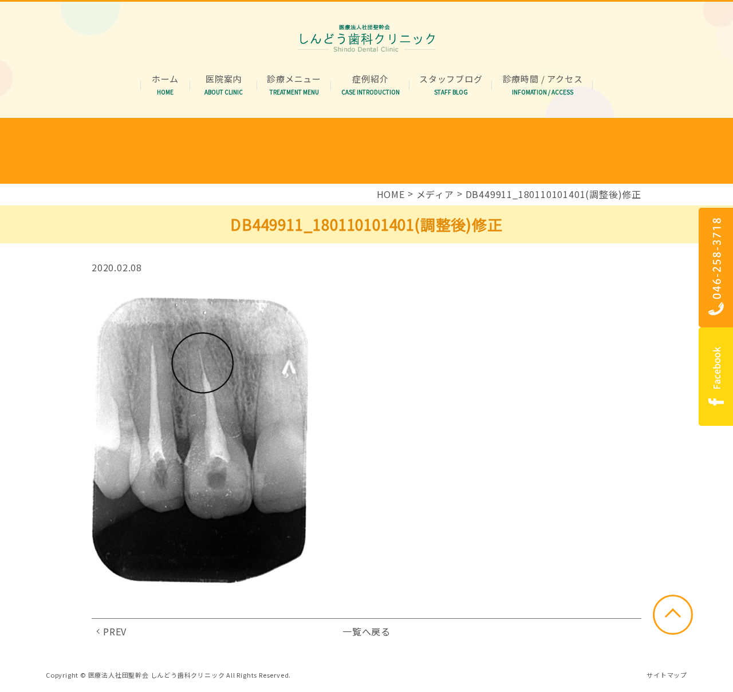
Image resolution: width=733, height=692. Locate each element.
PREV (115, 631)
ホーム (165, 79)
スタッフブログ (451, 79)
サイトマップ (667, 674)
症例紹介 (370, 79)
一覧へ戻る (366, 631)
